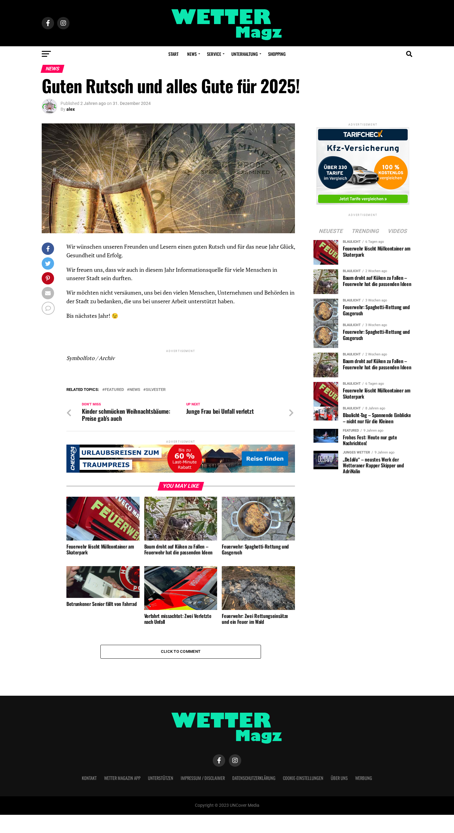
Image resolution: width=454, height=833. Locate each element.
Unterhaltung (244, 54)
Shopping (277, 54)
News (192, 54)
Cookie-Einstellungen (303, 778)
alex (70, 109)
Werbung (363, 778)
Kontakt (89, 778)
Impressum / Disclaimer (203, 778)
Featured (114, 390)
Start (173, 54)
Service (214, 54)
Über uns (339, 778)
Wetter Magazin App (122, 778)
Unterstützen (160, 778)
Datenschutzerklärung (253, 778)
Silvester (156, 390)
